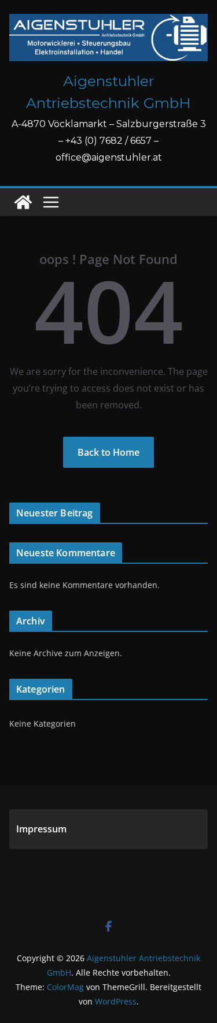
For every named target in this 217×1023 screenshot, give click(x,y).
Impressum (41, 829)
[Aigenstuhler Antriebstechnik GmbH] (23, 202)
